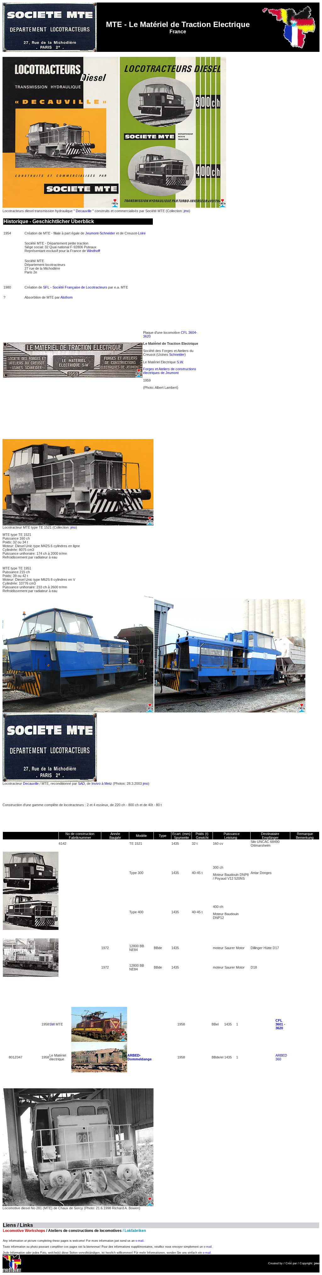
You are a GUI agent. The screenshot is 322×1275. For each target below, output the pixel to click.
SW (52, 1024)
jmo (186, 211)
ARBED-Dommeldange (139, 1057)
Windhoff (93, 251)
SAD (81, 783)
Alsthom (66, 297)
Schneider (107, 233)
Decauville (84, 211)
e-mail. (140, 1240)
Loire (142, 233)
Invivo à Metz (102, 783)
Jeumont (91, 233)
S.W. (180, 362)
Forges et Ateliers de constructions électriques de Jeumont (169, 371)
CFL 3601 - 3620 (280, 1024)
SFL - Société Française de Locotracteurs (75, 287)
